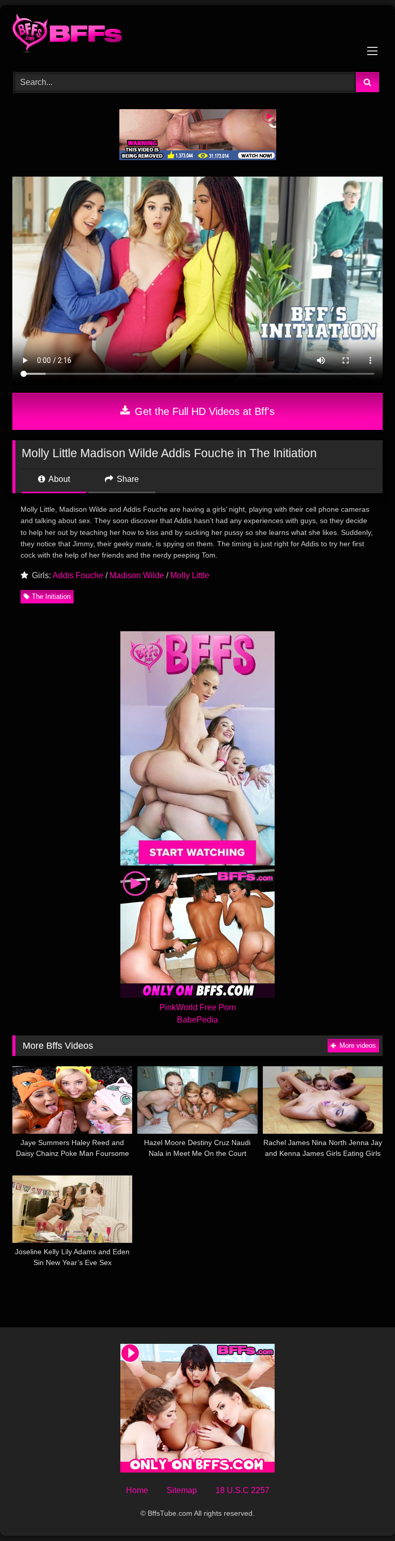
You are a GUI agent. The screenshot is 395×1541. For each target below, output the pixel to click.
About (58, 479)
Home (137, 1490)
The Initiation (51, 596)
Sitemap (182, 1490)
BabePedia (197, 1019)
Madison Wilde (137, 575)
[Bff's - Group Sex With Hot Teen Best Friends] (197, 35)
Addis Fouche (77, 575)
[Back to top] (363, 1510)
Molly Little (189, 575)
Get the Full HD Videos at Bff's (203, 411)
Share (127, 479)
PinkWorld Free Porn (197, 1007)
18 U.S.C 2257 (243, 1490)
